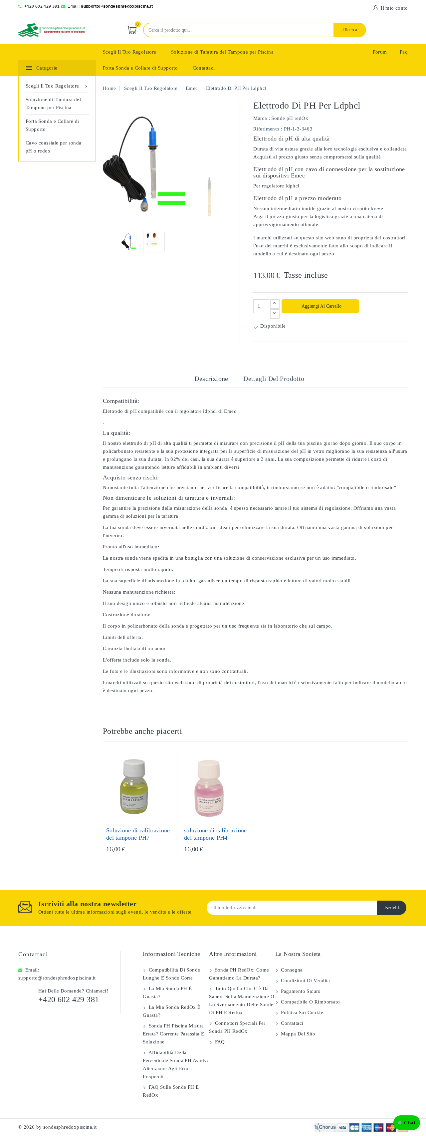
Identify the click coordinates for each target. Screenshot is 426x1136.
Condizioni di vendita (305, 980)
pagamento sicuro (300, 991)
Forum (380, 52)
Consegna (291, 970)
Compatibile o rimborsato (310, 1001)
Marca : (261, 118)
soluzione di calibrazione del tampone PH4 (215, 834)
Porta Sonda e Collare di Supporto (140, 68)
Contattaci (204, 68)
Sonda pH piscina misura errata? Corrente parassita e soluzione (173, 1033)
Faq (404, 52)
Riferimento (266, 129)
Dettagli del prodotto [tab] (273, 378)
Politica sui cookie (301, 1012)
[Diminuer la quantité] (275, 314)
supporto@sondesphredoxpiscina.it (117, 6)
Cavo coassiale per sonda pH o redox (54, 146)
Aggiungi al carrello (321, 306)
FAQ (219, 1041)
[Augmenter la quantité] (275, 304)
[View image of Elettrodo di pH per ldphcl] (132, 241)
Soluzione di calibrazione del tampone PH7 (138, 834)
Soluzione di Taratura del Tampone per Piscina (222, 52)
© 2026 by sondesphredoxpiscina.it (57, 1127)
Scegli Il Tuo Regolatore (129, 52)
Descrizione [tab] (211, 378)
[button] (406, 1122)
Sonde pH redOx (289, 118)
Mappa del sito (297, 1033)
